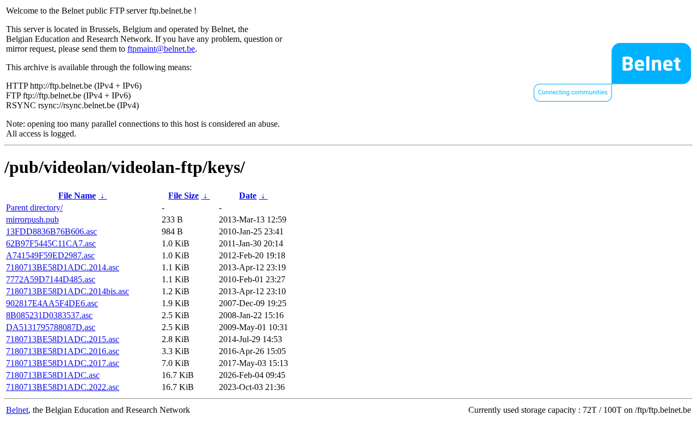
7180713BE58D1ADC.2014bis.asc (67, 291)
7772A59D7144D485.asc (50, 279)
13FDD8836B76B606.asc (51, 231)
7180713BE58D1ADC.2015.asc (62, 339)
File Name (77, 195)
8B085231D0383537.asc (49, 315)
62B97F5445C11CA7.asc (51, 243)
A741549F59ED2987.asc (50, 255)
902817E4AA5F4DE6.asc (52, 303)
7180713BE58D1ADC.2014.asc (62, 267)
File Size (183, 195)
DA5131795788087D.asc (50, 327)
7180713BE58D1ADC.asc (53, 375)
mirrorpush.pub (32, 219)
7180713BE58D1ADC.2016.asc (62, 351)
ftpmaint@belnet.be (161, 48)
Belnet (17, 409)
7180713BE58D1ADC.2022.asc (62, 387)
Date (247, 195)
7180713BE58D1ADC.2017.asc (62, 363)
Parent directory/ (34, 207)
